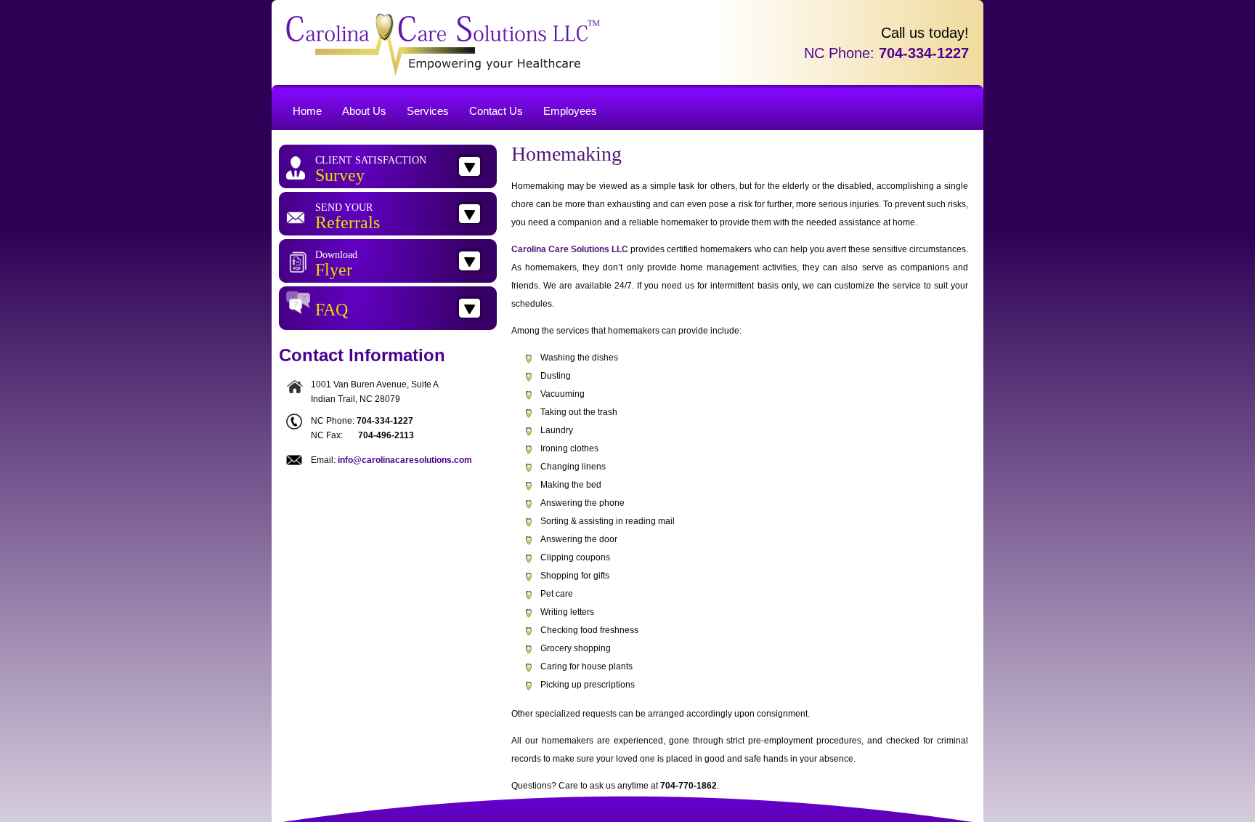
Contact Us (496, 111)
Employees (570, 111)
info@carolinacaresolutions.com (405, 460)
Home (307, 111)
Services (428, 111)
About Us (364, 111)
